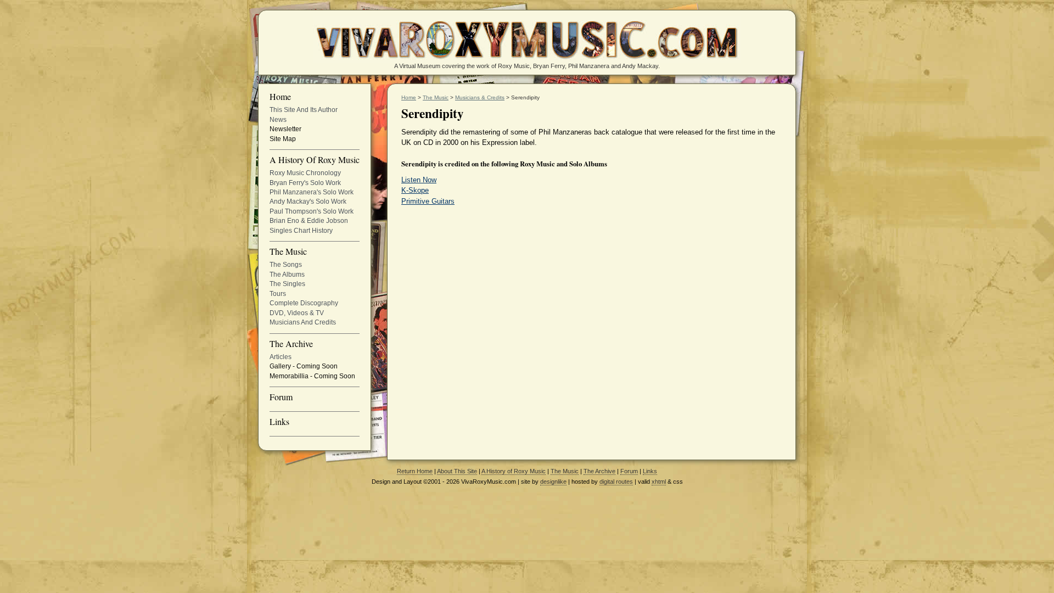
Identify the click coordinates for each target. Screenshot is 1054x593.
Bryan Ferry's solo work (305, 183)
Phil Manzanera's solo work (312, 192)
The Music (288, 252)
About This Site (457, 471)
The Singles (287, 284)
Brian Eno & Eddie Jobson (309, 221)
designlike (553, 481)
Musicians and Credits (303, 322)
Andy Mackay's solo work (308, 201)
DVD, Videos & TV (297, 313)
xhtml (659, 481)
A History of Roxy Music (315, 160)
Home (280, 97)
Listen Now (418, 180)
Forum (281, 397)
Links (279, 422)
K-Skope (415, 190)
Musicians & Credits (479, 97)
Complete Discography (304, 303)
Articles (280, 357)
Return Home (415, 471)
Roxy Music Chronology (305, 173)
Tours (278, 294)
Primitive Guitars (428, 201)
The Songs (286, 264)
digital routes (616, 481)
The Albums (287, 274)
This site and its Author (304, 110)
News (278, 120)
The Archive (291, 344)
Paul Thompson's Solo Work (312, 211)
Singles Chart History (301, 230)
